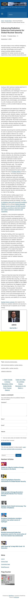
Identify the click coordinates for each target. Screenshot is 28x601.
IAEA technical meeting (7, 365)
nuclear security (13, 368)
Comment (4, 402)
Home (2, 20)
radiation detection (6, 371)
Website (3, 431)
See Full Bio (13, 328)
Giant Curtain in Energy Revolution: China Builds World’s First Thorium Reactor (12, 493)
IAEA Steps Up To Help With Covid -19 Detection (13, 547)
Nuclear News (8, 20)
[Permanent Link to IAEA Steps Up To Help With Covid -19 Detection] (4, 543)
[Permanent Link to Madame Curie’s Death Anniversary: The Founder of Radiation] (4, 502)
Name (3, 419)
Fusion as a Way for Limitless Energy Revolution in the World (12, 468)
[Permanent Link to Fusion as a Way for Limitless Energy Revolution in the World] (4, 464)
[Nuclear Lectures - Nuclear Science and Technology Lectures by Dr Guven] (14, 4)
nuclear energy (18, 365)
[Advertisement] (14, 71)
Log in (3, 559)
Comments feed (5, 564)
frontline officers (16, 171)
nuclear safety (5, 368)
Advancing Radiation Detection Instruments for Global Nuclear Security (13, 480)
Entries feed (4, 561)
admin (4, 36)
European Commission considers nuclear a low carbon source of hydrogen (11, 520)
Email (3, 425)
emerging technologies (11, 362)
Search (24, 14)
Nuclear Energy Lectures (8, 302)
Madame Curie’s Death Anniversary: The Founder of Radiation (13, 506)
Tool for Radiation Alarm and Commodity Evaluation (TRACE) (14, 202)
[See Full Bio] (17, 328)
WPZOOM (16, 597)
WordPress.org (5, 567)
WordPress (11, 595)
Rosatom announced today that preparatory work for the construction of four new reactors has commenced (13, 534)
